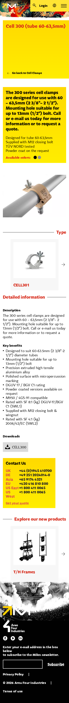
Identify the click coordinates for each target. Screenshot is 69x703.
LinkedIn (20, 638)
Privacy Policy (13, 674)
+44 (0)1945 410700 (35, 470)
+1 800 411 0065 (32, 488)
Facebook (5, 638)
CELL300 (19, 447)
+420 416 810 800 (33, 483)
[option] (34, 265)
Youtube (13, 638)
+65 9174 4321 (30, 479)
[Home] (9, 6)
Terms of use (13, 691)
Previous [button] (6, 264)
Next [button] (63, 264)
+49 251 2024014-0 (34, 475)
